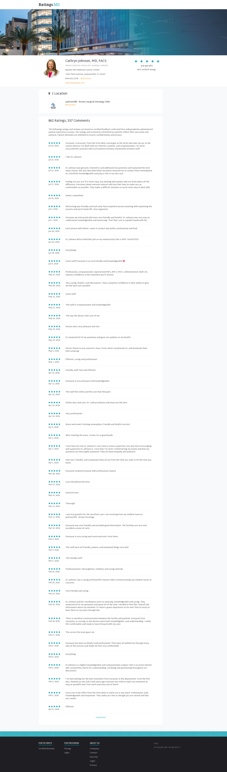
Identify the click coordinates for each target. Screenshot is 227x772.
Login (66, 753)
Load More (101, 717)
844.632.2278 (71, 78)
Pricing (67, 749)
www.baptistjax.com (75, 83)
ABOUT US (95, 743)
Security (94, 757)
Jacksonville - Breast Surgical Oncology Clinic (88, 102)
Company (94, 749)
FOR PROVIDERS (71, 743)
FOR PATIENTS (45, 743)
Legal (92, 761)
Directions (86, 78)
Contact (93, 753)
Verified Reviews (47, 749)
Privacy (93, 765)
